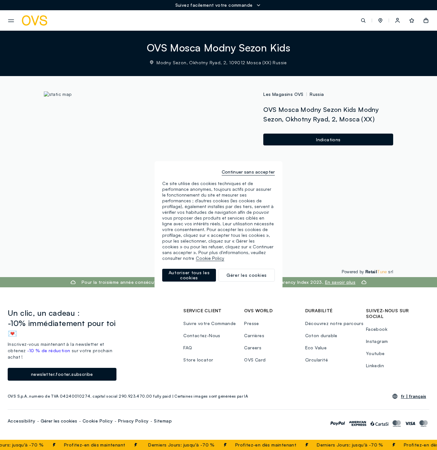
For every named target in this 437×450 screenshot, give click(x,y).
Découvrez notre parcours (334, 323)
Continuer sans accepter (248, 172)
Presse (251, 323)
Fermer (419, 444)
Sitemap (163, 420)
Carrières (254, 335)
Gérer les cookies (59, 420)
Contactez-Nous (201, 335)
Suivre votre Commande (209, 323)
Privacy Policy (133, 420)
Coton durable (321, 335)
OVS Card (255, 359)
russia (317, 94)
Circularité (316, 359)
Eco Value (316, 347)
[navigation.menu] (11, 21)
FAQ (187, 347)
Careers (252, 347)
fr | (413, 396)
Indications (328, 139)
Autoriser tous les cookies (189, 275)
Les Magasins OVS (283, 94)
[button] (380, 20)
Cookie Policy (98, 420)
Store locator (198, 359)
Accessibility (21, 420)
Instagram (377, 341)
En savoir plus (340, 282)
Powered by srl (367, 271)
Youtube (375, 353)
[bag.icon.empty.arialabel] (426, 20)
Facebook (376, 329)
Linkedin (375, 365)
